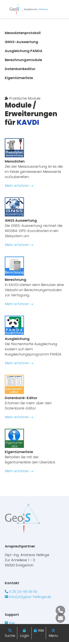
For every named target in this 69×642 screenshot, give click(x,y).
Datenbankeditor (20, 68)
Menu (53, 635)
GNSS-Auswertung (21, 41)
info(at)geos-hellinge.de (29, 596)
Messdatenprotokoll (23, 32)
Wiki (41, 630)
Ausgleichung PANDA (23, 50)
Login (24, 635)
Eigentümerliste (19, 77)
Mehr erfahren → (19, 185)
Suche (10, 635)
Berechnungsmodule (23, 59)
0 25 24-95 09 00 (22, 591)
